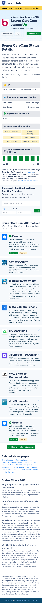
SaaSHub (18, 600)
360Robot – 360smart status (13, 467)
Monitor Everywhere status (12, 462)
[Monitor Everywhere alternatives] (4, 281)
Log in (4, 209)
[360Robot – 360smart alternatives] (4, 355)
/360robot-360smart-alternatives (14, 352)
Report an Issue (33, 34)
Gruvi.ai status (7, 460)
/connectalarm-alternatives (12, 259)
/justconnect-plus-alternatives (13, 399)
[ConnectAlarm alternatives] (4, 262)
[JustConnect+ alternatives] (4, 402)
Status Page (9, 600)
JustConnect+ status (30, 469)
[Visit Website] (39, 330)
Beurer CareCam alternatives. (28, 181)
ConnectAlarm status (24, 460)
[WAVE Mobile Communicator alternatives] (4, 374)
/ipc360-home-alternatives (12, 328)
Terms (35, 600)
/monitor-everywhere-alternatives (14, 278)
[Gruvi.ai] (4, 237)
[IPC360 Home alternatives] (4, 331)
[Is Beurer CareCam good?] (17, 33)
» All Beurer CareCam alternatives (21, 447)
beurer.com (30, 172)
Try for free (13, 253)
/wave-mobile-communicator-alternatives (17, 371)
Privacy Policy (26, 600)
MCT (4, 308)
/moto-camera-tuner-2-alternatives (15, 304)
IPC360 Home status (24, 465)
